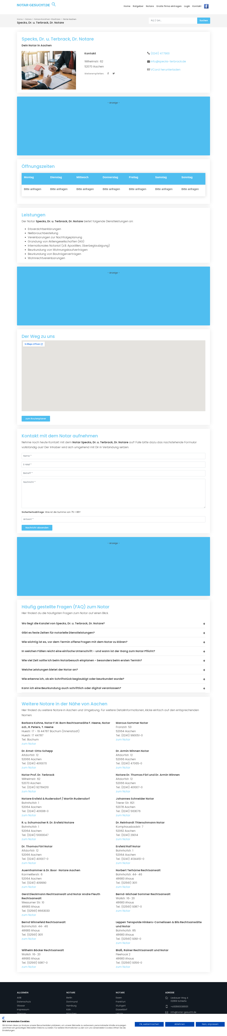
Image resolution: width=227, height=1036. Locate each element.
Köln (68, 1009)
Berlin (69, 997)
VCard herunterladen (165, 69)
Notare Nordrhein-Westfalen (47, 19)
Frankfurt (121, 1001)
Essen (119, 997)
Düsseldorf (121, 1009)
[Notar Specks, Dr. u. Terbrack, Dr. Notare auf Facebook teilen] (108, 73)
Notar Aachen (69, 19)
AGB (19, 997)
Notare (150, 6)
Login (187, 6)
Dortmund (72, 1001)
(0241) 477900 (160, 53)
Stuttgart (121, 1005)
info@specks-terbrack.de (168, 61)
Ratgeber (138, 6)
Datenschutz (24, 1001)
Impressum (23, 1009)
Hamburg (71, 1005)
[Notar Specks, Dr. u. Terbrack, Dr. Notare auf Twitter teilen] (114, 73)
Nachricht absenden (36, 527)
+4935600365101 (179, 1006)
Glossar (21, 1005)
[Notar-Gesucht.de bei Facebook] (206, 7)
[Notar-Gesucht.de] (36, 6)
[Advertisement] (113, 129)
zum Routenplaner (35, 418)
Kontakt (196, 6)
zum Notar (29, 744)
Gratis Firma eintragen (169, 6)
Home (127, 6)
